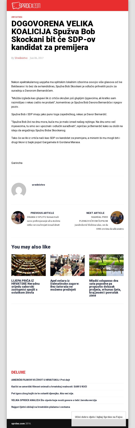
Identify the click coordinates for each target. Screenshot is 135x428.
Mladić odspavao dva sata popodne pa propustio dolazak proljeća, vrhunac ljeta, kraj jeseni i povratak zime (105, 288)
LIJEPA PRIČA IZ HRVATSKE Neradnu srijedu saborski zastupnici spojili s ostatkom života (25, 286)
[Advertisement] (67, 72)
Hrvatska (16, 17)
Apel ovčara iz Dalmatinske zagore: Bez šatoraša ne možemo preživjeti (64, 285)
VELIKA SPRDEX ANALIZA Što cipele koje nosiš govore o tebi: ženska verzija (54, 400)
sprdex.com (18, 423)
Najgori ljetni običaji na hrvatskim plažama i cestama (40, 407)
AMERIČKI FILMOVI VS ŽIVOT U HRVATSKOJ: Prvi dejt (40, 380)
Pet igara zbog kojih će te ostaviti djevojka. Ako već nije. (42, 393)
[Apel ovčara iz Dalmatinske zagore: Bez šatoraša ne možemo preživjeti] (67, 265)
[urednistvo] (18, 190)
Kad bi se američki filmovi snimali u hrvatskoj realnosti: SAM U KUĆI (49, 386)
